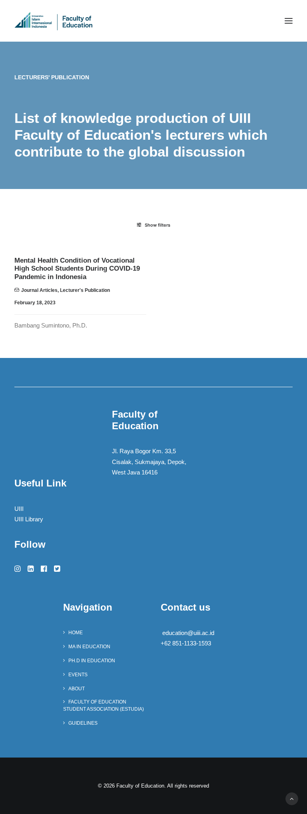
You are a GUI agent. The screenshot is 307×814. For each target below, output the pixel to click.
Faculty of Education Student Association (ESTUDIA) (103, 705)
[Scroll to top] (291, 798)
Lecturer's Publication (85, 290)
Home (75, 632)
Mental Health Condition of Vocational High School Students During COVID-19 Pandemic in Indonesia (77, 269)
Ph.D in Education (91, 660)
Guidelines (83, 723)
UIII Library (28, 519)
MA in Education (89, 646)
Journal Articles (39, 290)
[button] (288, 21)
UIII (19, 508)
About (76, 688)
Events (78, 674)
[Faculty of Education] (53, 21)
